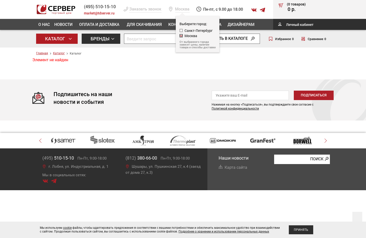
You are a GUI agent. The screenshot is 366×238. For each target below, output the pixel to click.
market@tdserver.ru (99, 13)
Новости (63, 24)
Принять (301, 230)
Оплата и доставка (99, 24)
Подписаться (314, 95)
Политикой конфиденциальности (235, 108)
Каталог (55, 39)
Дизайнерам (241, 24)
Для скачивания (144, 24)
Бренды (101, 39)
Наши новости (233, 158)
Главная (42, 53)
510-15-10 (100, 6)
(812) (141, 158)
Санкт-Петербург (198, 30)
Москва (190, 35)
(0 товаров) (296, 7)
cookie (67, 228)
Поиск (316, 159)
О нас (44, 24)
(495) (58, 158)
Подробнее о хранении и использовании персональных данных (224, 231)
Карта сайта (236, 167)
